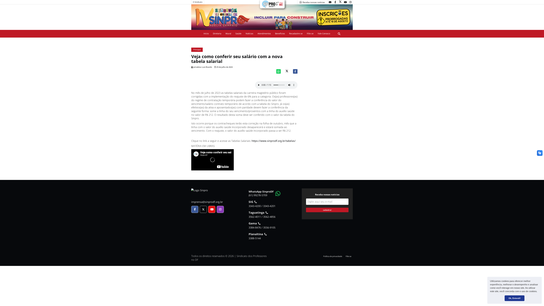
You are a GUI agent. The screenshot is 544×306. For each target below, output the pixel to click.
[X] (340, 2)
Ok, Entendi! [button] (515, 298)
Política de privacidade (332, 256)
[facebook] (335, 2)
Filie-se (310, 33)
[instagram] (350, 2)
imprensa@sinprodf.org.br (207, 202)
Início (206, 33)
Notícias (249, 33)
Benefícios (280, 33)
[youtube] (345, 2)
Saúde (238, 33)
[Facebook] (295, 71)
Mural (228, 33)
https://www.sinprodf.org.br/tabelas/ (274, 141)
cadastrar (327, 210)
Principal (197, 49)
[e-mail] (330, 2)
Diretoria (217, 33)
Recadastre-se (296, 33)
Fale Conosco (324, 33)
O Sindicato (197, 2)
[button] (538, 291)
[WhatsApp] (278, 71)
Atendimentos (264, 33)
